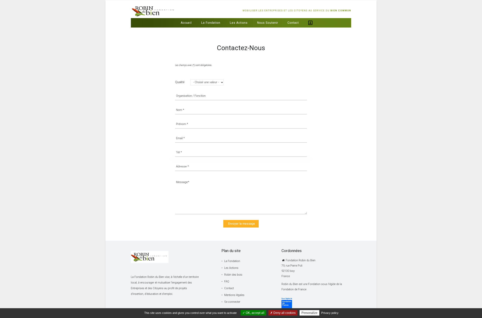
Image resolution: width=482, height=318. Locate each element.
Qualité (180, 82)
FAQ (226, 281)
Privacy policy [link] (330, 312)
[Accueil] (153, 7)
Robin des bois (233, 274)
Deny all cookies (284, 312)
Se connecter (232, 301)
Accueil (186, 23)
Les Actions (239, 23)
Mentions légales (234, 295)
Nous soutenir (267, 23)
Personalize (309, 312)
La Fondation (210, 23)
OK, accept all (254, 312)
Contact (293, 23)
